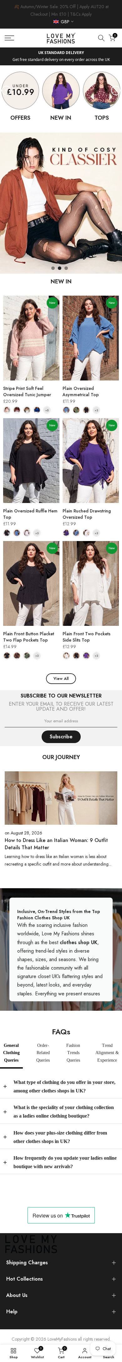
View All (61, 678)
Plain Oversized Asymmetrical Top (81, 391)
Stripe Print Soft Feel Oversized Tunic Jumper (27, 391)
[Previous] (6, 90)
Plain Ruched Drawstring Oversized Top (87, 514)
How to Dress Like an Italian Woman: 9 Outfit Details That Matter (56, 844)
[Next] (115, 90)
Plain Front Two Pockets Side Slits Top (86, 637)
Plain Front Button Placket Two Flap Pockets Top (28, 637)
